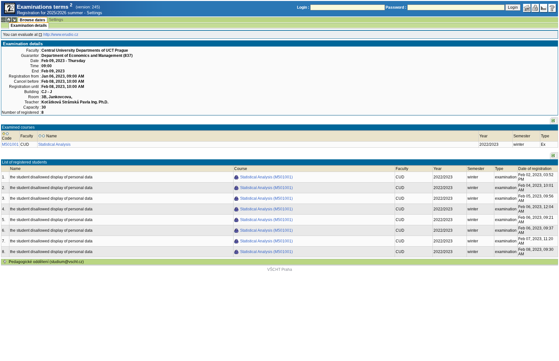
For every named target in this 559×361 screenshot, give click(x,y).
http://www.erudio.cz (60, 34)
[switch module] (14, 19)
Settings (94, 12)
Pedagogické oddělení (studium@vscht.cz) (46, 262)
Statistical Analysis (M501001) (266, 177)
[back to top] (4, 261)
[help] (552, 8)
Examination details (29, 25)
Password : (396, 7)
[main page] (527, 8)
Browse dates (32, 20)
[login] (535, 8)
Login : (303, 7)
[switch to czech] (544, 8)
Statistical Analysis (54, 144)
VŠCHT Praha (279, 269)
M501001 (10, 144)
